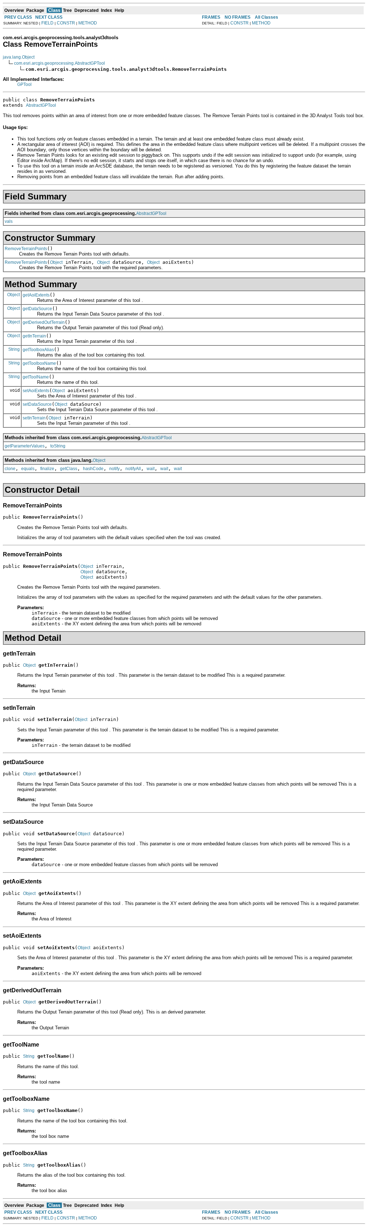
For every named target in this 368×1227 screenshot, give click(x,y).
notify (114, 468)
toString (57, 446)
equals (27, 468)
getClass (68, 468)
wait (151, 468)
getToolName (36, 377)
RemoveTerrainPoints (26, 248)
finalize (47, 468)
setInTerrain (34, 418)
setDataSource (37, 404)
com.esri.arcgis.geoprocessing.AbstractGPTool (59, 63)
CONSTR (66, 23)
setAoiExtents (36, 390)
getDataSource (37, 308)
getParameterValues (25, 446)
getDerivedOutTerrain (44, 322)
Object (56, 262)
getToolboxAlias (38, 349)
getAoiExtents (36, 295)
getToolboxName (39, 363)
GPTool (24, 84)
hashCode (93, 468)
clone (10, 468)
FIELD (47, 23)
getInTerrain (34, 336)
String (14, 349)
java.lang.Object (18, 57)
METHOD (87, 23)
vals (9, 221)
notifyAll (133, 468)
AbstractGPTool (41, 105)
